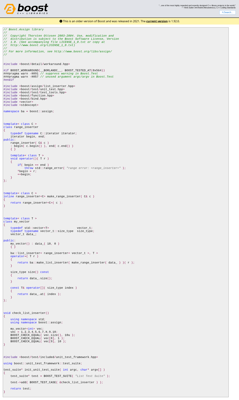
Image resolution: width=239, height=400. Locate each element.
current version (157, 21)
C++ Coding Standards (226, 7)
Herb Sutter (189, 7)
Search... (228, 12)
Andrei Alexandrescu (206, 7)
